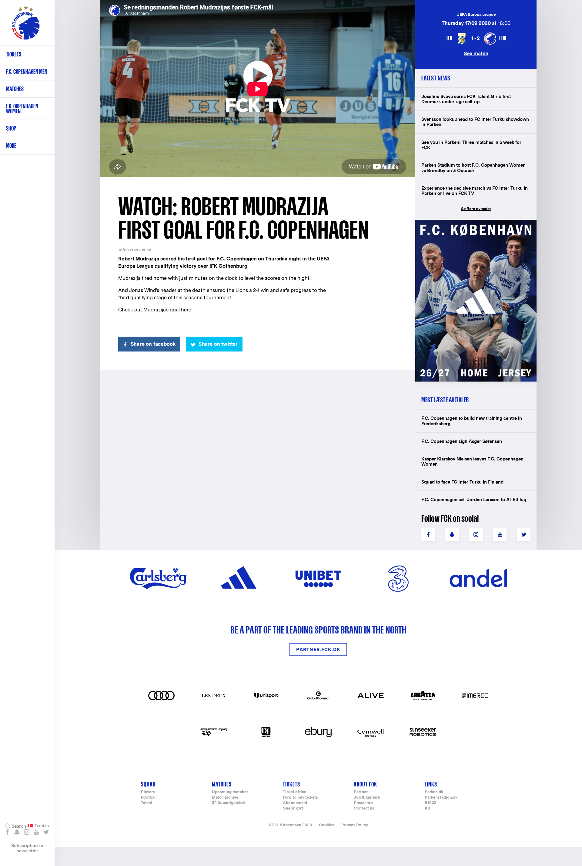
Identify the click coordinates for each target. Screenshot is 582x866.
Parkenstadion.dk (441, 798)
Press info (363, 803)
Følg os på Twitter (46, 832)
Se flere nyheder (476, 208)
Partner (361, 792)
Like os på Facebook (7, 832)
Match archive (225, 798)
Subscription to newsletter (27, 848)
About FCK (365, 784)
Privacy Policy (354, 825)
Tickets (13, 54)
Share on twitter (218, 344)
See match (476, 53)
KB (427, 808)
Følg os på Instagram (26, 832)
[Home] (26, 26)
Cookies (326, 825)
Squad (148, 784)
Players (148, 792)
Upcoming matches (230, 792)
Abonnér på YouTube (36, 832)
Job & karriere (367, 798)
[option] (257, 89)
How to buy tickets (300, 798)
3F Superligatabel (228, 803)
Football (149, 798)
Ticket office (294, 792)
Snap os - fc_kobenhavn (17, 832)
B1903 (430, 803)
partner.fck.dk (318, 649)
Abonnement (295, 803)
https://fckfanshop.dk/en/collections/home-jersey (472, 226)
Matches (15, 88)
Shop (11, 128)
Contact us (364, 808)
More (11, 145)
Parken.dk (434, 792)
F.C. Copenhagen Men (26, 71)
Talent (146, 803)
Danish (42, 826)
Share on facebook (153, 344)
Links (431, 784)
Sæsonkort (293, 808)
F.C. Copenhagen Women (22, 108)
